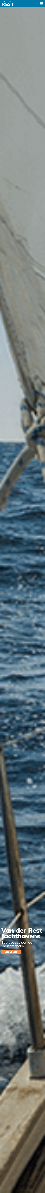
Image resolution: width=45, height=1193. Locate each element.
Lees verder (11, 952)
